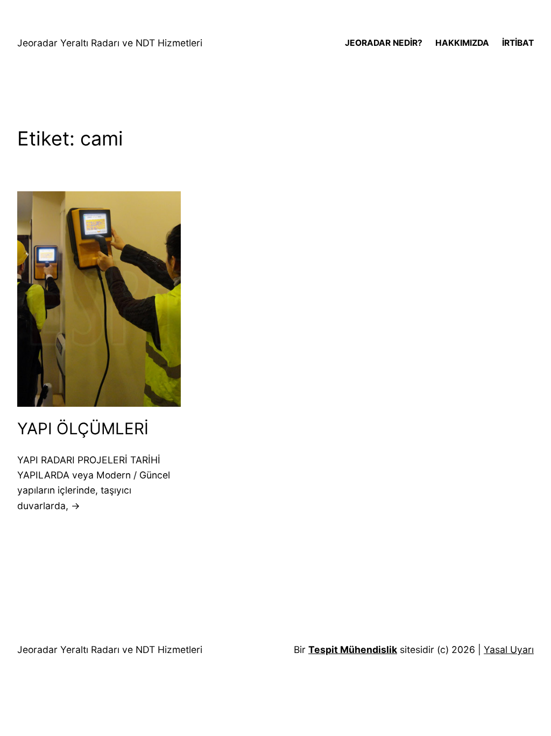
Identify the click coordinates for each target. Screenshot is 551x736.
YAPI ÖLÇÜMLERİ (83, 428)
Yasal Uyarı (509, 649)
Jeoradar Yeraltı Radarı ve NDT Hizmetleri (109, 42)
